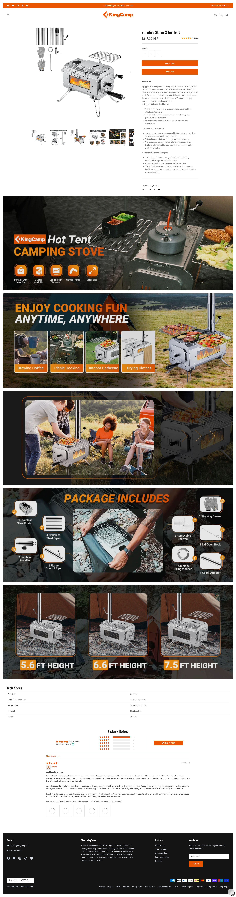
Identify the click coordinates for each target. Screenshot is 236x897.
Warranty (126, 887)
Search (176, 887)
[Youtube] (12, 5)
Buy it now (170, 72)
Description (146, 82)
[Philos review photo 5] (105, 811)
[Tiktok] (22, 5)
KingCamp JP (224, 887)
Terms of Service (149, 887)
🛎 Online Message (14, 850)
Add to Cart (169, 63)
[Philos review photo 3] (79, 811)
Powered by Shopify (26, 886)
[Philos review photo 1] (52, 811)
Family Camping (162, 857)
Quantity (145, 48)
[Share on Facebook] (149, 189)
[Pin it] (159, 189)
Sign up (196, 864)
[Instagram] (17, 5)
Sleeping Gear (161, 849)
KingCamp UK (212, 887)
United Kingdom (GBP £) (219, 5)
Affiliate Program (187, 887)
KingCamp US (200, 887)
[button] (105, 737)
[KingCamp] (118, 14)
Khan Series (160, 845)
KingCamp (15, 886)
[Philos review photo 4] (92, 811)
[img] (51, 763)
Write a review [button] (168, 743)
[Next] (130, 72)
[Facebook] (8, 5)
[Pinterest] (27, 5)
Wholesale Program (164, 887)
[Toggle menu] (9, 14)
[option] (82, 74)
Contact (102, 887)
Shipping (110, 887)
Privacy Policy (137, 887)
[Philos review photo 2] (65, 811)
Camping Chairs (161, 853)
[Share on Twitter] (154, 189)
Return (118, 887)
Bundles (158, 861)
